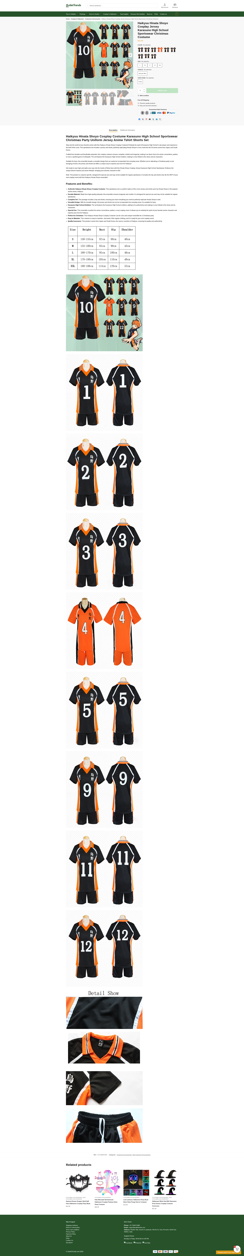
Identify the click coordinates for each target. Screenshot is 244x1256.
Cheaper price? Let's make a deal (228, 1252)
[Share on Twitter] (143, 119)
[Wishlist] (89, 1172)
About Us (69, 1236)
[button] (130, 55)
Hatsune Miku (142, 73)
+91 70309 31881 (134, 1225)
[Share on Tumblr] (153, 119)
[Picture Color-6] (173, 49)
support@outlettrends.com (137, 1227)
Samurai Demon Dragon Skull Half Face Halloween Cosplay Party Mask (78, 1202)
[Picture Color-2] (147, 49)
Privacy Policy (70, 1232)
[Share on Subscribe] (156, 119)
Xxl (160, 65)
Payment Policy (71, 1234)
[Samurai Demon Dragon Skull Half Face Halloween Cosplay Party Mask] (79, 1183)
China (140, 81)
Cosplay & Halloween (77, 19)
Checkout (175, 7)
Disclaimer (69, 1242)
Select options (79, 1212)
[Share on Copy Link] (160, 119)
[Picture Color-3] (153, 49)
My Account (164, 7)
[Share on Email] (149, 119)
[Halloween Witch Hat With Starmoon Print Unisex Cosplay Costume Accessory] (165, 1183)
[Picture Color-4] (160, 49)
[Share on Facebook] (139, 119)
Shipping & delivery (72, 1225)
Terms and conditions (72, 1229)
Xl (155, 65)
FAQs (68, 1238)
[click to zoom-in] (99, 55)
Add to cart (162, 91)
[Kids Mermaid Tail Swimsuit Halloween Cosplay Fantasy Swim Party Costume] (108, 1183)
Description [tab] (113, 130)
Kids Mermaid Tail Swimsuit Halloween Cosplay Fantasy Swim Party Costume (106, 1202)
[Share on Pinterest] (146, 119)
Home (68, 19)
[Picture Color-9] (153, 56)
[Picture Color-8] (147, 56)
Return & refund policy (73, 1227)
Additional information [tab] (127, 130)
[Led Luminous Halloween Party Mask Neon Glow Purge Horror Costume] (136, 1183)
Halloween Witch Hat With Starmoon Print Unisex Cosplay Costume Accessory (164, 1203)
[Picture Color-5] (167, 49)
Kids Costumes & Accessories (141, 1155)
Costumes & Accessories (92, 19)
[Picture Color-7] (140, 56)
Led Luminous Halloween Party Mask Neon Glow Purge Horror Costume (135, 1201)
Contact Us (69, 1240)
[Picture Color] (140, 49)
